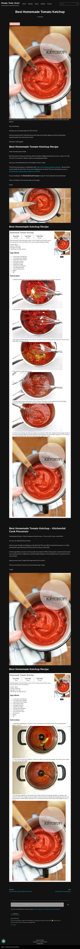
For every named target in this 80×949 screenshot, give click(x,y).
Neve (2, 947)
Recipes (30, 4)
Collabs (43, 4)
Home (24, 4)
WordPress (16, 947)
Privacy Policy (40, 943)
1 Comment (40, 16)
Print (62, 256)
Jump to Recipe (14, 24)
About (37, 4)
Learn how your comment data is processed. (47, 909)
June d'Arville (15, 918)
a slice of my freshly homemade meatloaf (48, 167)
